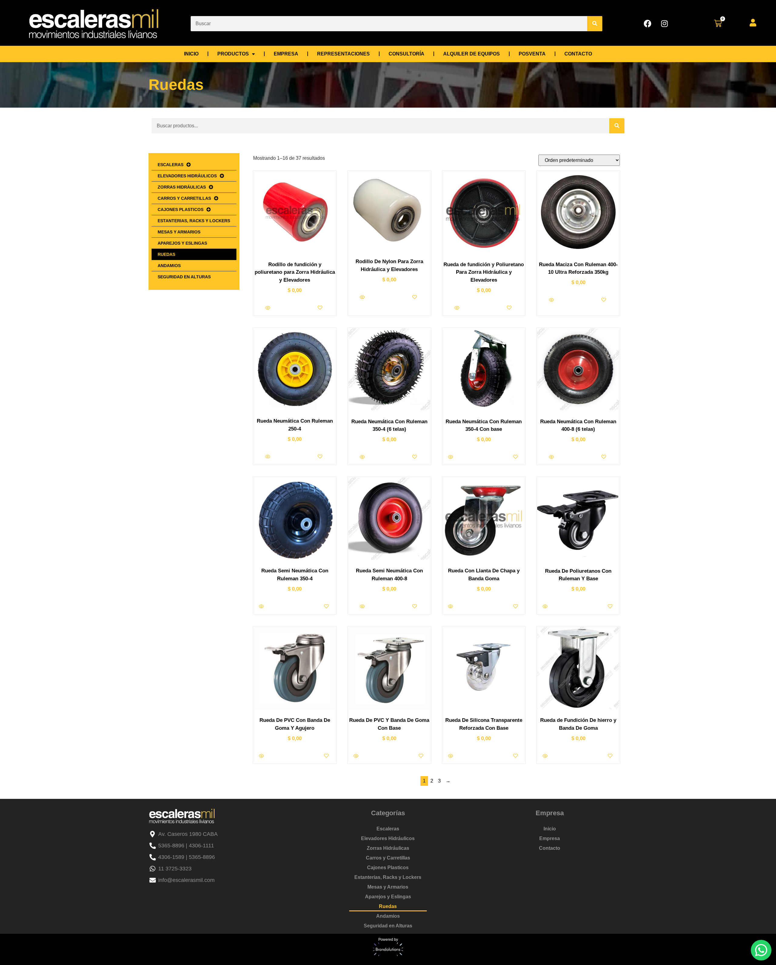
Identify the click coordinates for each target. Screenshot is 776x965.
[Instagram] (664, 23)
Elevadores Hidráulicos (187, 175)
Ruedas (166, 254)
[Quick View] (268, 308)
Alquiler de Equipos (471, 53)
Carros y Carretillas (184, 198)
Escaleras (170, 164)
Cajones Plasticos (180, 209)
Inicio (191, 53)
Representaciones (343, 53)
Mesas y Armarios (179, 232)
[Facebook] (647, 23)
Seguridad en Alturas (184, 276)
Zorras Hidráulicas (182, 187)
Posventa (532, 53)
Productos (233, 53)
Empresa (286, 53)
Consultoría (406, 53)
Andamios (169, 265)
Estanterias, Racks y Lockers (194, 220)
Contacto (578, 53)
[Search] (594, 23)
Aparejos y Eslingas (182, 243)
